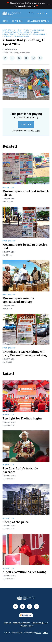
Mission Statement (21, 623)
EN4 (19, 30)
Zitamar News (9, 198)
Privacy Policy (27, 626)
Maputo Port (24, 34)
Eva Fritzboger (10, 49)
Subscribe (42, 13)
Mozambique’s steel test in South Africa (26, 193)
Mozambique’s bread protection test (25, 246)
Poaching (7, 36)
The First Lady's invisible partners (20, 470)
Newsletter (8, 187)
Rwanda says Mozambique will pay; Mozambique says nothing (25, 353)
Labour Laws (38, 30)
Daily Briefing (9, 30)
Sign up (7, 623)
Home (5, 21)
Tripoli (45, 633)
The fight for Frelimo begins (22, 418)
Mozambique (39, 34)
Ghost (38, 633)
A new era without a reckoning (24, 572)
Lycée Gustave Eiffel (12, 32)
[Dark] (30, 13)
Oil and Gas (17, 21)
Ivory (26, 30)
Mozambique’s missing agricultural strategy (18, 300)
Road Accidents (21, 36)
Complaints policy (40, 623)
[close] (49, 4)
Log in (37, 131)
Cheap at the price (16, 522)
